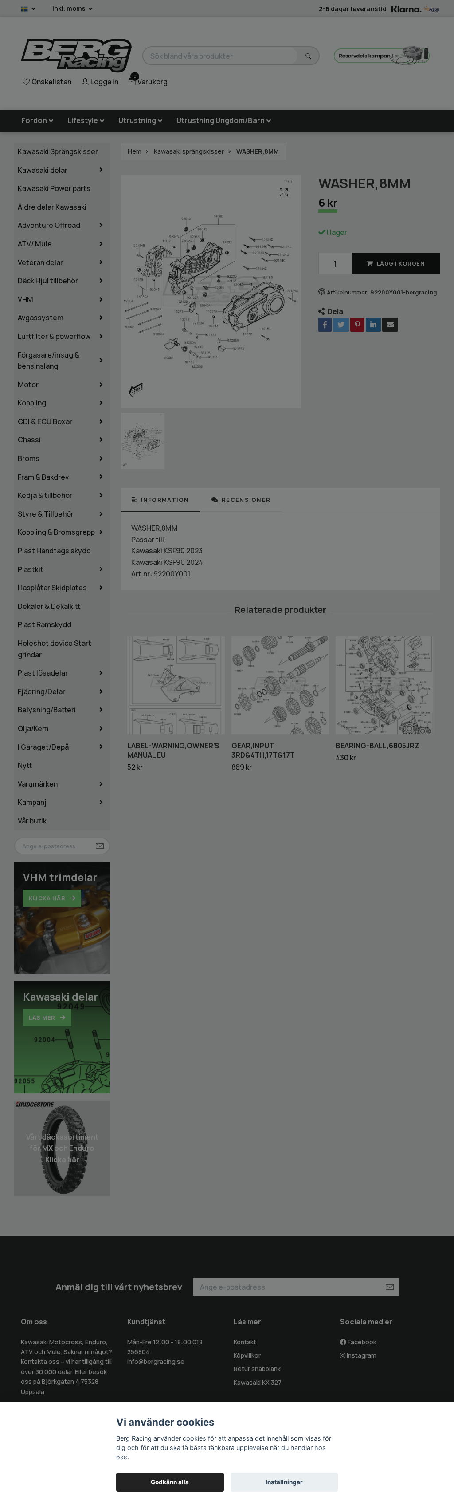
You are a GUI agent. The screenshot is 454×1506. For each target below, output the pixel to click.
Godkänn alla (170, 1482)
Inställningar (284, 1482)
